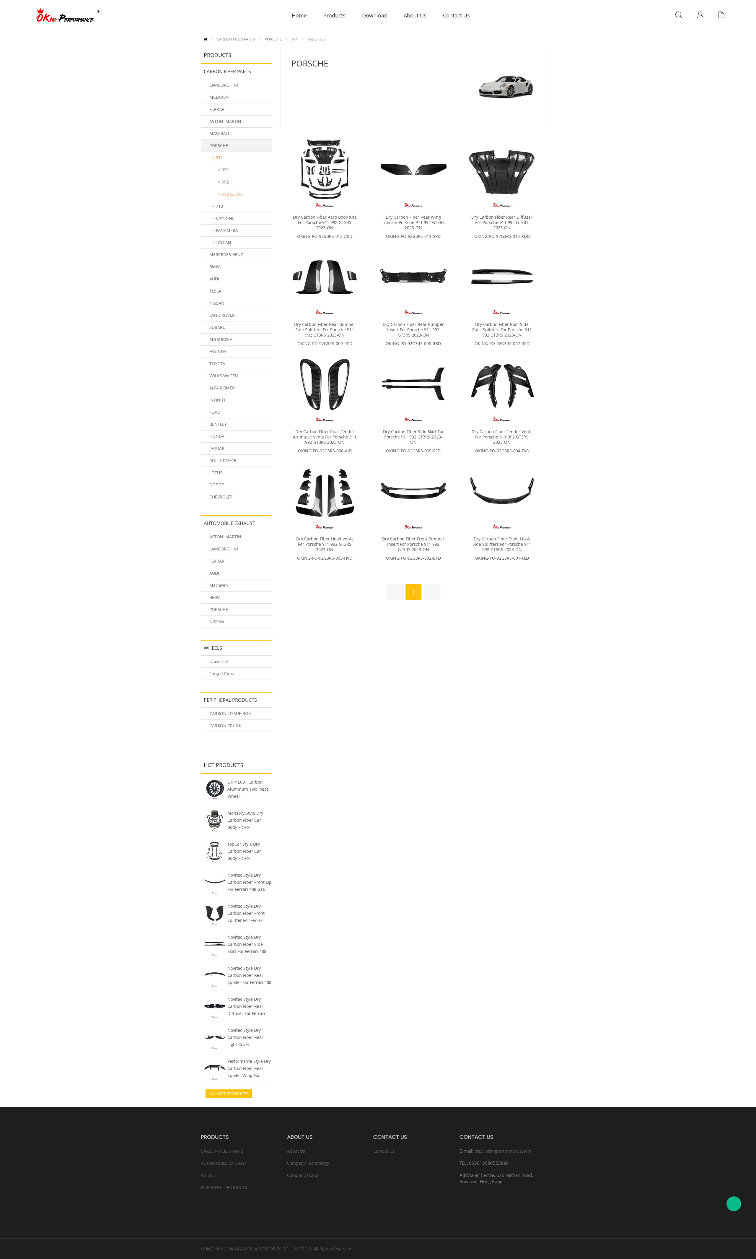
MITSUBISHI (220, 339)
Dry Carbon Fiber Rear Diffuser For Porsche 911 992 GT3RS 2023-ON (501, 222)
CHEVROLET (220, 497)
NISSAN (216, 303)
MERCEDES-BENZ (226, 254)
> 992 (223, 182)
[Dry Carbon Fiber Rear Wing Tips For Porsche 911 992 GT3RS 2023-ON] (413, 171)
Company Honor (303, 1175)
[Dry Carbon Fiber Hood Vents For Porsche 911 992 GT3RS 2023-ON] (324, 493)
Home (205, 39)
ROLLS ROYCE (222, 460)
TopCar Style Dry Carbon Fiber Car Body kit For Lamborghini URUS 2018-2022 (246, 851)
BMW (214, 266)
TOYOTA (217, 363)
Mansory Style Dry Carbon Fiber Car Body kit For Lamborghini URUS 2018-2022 (246, 820)
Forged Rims (221, 673)
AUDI (214, 279)
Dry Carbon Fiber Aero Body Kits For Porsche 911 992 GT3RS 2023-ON (324, 222)
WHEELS (213, 648)
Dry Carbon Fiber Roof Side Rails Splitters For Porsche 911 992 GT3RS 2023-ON (502, 330)
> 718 (217, 206)
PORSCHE (273, 39)
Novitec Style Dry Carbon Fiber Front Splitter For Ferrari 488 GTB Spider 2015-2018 (248, 914)
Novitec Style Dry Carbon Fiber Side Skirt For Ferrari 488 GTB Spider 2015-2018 (249, 945)
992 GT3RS (316, 39)
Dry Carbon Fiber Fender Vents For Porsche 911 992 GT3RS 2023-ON (502, 437)
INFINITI (217, 400)
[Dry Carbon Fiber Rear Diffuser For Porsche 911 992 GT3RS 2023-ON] (502, 171)
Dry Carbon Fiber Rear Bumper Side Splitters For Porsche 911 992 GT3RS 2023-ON (324, 330)
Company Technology (308, 1163)
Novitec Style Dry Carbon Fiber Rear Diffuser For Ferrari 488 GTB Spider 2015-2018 (248, 1007)
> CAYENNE (223, 218)
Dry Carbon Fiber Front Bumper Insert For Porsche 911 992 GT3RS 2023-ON (413, 544)
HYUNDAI (218, 351)
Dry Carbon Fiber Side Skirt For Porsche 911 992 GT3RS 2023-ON (413, 437)
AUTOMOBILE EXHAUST (229, 523)
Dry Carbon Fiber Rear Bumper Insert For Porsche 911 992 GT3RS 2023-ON (413, 330)
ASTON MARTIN (225, 121)
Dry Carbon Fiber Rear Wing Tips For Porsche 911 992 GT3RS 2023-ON (413, 222)
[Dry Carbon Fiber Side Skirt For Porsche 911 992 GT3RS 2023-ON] (413, 386)
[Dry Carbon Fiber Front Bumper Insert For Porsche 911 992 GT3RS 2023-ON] (413, 493)
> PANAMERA (225, 230)
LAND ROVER (222, 315)
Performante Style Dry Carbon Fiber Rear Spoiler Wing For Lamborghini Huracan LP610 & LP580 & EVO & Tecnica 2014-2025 (249, 1069)
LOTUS (215, 472)
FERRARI (217, 109)
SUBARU (217, 327)
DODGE (216, 485)
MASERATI (219, 133)
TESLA (215, 291)
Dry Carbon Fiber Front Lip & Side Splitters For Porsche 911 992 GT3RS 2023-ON (501, 544)
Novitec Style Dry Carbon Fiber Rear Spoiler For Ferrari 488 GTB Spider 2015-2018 (249, 976)
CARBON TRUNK (225, 725)
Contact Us (384, 1151)
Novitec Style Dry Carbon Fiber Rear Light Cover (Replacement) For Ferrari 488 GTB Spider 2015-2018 (245, 1038)
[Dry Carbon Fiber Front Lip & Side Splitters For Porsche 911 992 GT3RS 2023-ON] (502, 493)
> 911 (217, 157)
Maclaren (218, 585)
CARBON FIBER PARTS (236, 39)
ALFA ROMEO (222, 388)
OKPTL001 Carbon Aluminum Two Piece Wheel (248, 789)
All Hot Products (228, 1093)
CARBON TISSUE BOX (230, 713)
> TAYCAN (221, 242)
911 (294, 39)
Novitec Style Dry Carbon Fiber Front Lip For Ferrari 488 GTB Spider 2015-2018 (249, 883)
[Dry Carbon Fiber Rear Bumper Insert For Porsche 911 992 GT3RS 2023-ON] (413, 278)
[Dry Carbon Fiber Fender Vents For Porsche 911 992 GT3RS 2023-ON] (502, 386)
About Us (296, 1151)
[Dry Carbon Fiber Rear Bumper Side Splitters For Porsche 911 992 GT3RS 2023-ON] (324, 278)
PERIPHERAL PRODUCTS (230, 700)
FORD (214, 412)
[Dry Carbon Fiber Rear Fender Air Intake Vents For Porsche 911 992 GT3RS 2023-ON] (324, 386)
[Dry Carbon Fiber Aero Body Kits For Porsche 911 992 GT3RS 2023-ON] (324, 171)
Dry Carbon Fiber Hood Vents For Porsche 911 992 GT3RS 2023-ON (324, 544)
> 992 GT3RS (230, 194)
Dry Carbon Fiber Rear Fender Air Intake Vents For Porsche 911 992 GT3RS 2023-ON (324, 437)
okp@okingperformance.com (503, 1151)
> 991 (223, 170)
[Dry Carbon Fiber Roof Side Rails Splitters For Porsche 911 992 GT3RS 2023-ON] (502, 278)
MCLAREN (219, 97)
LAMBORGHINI (223, 85)
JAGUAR (216, 448)
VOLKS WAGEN (223, 375)
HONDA (216, 436)
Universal (218, 661)
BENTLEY (218, 424)
